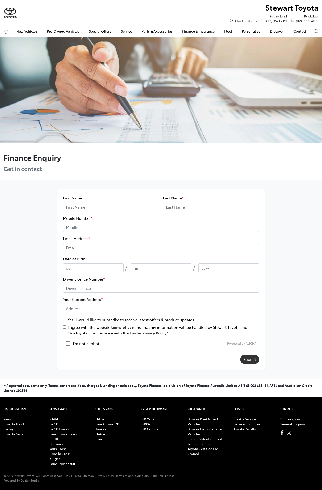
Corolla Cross (60, 453)
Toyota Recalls (245, 429)
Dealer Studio (30, 480)
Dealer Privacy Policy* (149, 332)
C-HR (54, 438)
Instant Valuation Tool (205, 438)
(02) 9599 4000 (307, 20)
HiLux (99, 419)
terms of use (122, 327)
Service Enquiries (247, 424)
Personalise (251, 31)
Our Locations (246, 20)
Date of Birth (75, 258)
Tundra (100, 429)
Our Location (290, 419)
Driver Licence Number (84, 279)
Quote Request (199, 443)
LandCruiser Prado (64, 433)
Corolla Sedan (15, 433)
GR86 (145, 424)
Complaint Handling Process (154, 475)
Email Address (76, 238)
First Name (73, 197)
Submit (249, 359)
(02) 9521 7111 (276, 20)
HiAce (100, 433)
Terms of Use (124, 475)
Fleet (228, 31)
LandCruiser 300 (62, 463)
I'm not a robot (86, 343)
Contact (299, 31)
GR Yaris (147, 419)
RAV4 (54, 419)
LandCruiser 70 (107, 424)
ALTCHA (251, 343)
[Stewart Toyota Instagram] (289, 432)
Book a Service (245, 419)
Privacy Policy (105, 475)
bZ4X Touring (60, 429)
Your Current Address (83, 299)
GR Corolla (149, 429)
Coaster (101, 438)
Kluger (55, 458)
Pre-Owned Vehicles (63, 31)
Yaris (7, 419)
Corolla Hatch (14, 424)
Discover (277, 31)
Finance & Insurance (198, 31)
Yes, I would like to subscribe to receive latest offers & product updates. (131, 319)
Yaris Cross (58, 448)
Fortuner (56, 443)
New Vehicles (26, 31)
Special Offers (100, 31)
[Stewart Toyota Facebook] (283, 432)
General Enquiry (292, 424)
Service (126, 31)
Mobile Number (77, 218)
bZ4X (54, 424)
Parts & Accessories (157, 31)
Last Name (173, 197)
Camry (9, 429)
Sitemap (88, 475)
